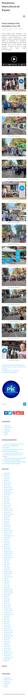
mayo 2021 (7, 582)
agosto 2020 (7, 594)
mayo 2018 (7, 643)
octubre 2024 (7, 512)
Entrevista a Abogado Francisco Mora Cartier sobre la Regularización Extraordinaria (13, 445)
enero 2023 (7, 550)
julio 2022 (6, 560)
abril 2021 (6, 584)
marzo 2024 (7, 525)
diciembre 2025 (8, 487)
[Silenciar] (22, 64)
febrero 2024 (7, 526)
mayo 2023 (7, 542)
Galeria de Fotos (8, 427)
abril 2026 (6, 480)
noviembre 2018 (8, 632)
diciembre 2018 (8, 630)
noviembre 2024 (8, 510)
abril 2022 (6, 566)
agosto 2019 (7, 616)
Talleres (6, 434)
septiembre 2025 (8, 492)
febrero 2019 (7, 626)
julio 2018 (6, 639)
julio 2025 (6, 496)
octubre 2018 (7, 634)
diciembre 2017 (8, 651)
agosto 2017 (7, 659)
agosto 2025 (7, 494)
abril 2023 (6, 544)
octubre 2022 (7, 555)
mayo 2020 (7, 600)
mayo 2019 (7, 621)
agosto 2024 (7, 516)
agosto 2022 (7, 559)
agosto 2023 (7, 537)
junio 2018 (6, 641)
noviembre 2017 (8, 653)
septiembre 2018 (8, 635)
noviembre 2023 (8, 532)
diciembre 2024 (8, 509)
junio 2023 (6, 541)
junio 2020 (6, 598)
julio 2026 (6, 475)
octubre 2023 (7, 534)
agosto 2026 (7, 473)
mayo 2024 (7, 521)
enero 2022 (7, 569)
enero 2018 (7, 650)
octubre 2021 (7, 575)
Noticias (9, 30)
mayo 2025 (7, 500)
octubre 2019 (7, 612)
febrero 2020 (7, 605)
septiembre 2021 (8, 576)
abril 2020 (6, 601)
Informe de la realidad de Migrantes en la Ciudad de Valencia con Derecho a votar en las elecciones (14, 366)
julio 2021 (6, 578)
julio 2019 (6, 618)
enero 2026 (7, 485)
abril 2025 (6, 501)
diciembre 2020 (8, 589)
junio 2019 (6, 619)
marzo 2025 (7, 503)
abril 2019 (6, 623)
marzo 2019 (7, 625)
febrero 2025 (7, 505)
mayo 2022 (7, 564)
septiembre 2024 (8, 514)
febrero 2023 (7, 548)
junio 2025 (6, 498)
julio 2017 (6, 660)
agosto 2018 (7, 637)
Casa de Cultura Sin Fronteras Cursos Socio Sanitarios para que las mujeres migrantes (12, 454)
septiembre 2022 (8, 557)
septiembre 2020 (8, 593)
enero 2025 (7, 507)
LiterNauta (7, 429)
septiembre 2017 (8, 657)
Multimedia (7, 431)
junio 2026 (6, 476)
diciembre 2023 (8, 530)
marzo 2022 (7, 567)
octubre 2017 (7, 655)
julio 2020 (6, 596)
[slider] (13, 64)
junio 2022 (6, 562)
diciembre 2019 (8, 609)
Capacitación (7, 425)
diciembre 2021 (8, 571)
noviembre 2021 (8, 573)
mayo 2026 (7, 478)
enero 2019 (7, 628)
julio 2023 (6, 539)
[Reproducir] (3, 64)
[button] (14, 59)
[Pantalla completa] (24, 64)
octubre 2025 (7, 491)
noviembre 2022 (8, 553)
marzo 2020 (7, 603)
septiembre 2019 (8, 614)
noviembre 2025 (8, 489)
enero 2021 (7, 587)
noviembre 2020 (8, 591)
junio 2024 (6, 519)
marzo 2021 (7, 585)
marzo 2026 (7, 482)
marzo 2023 (7, 546)
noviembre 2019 (8, 610)
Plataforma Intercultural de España (11, 6)
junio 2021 (6, 580)
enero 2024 (7, 528)
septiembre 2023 (8, 535)
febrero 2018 (7, 648)
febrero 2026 (7, 483)
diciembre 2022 (8, 551)
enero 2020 (7, 607)
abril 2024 (6, 523)
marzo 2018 (7, 646)
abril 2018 (6, 644)
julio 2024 (6, 517)
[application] (14, 59)
